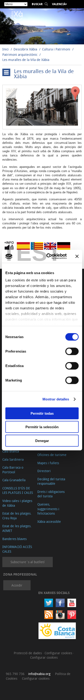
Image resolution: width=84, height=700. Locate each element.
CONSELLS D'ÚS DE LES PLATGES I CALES (17, 490)
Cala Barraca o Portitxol (12, 469)
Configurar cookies (59, 653)
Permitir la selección (42, 427)
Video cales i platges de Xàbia (17, 503)
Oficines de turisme (51, 455)
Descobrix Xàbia (25, 49)
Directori (44, 471)
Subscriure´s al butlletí (27, 562)
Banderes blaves (14, 539)
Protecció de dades (28, 653)
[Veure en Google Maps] (75, 94)
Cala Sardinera (13, 459)
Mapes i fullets (48, 463)
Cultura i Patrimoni (56, 49)
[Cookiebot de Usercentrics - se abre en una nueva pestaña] (49, 256)
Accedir (16, 585)
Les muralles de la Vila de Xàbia (25, 59)
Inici (5, 49)
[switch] (72, 351)
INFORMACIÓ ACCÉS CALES (17, 549)
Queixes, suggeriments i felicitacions (48, 509)
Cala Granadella (13, 480)
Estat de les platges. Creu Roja (17, 515)
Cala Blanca (10, 451)
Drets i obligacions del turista (51, 493)
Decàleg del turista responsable (51, 481)
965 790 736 (15, 674)
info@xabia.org (39, 674)
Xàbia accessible (49, 521)
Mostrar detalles (55, 399)
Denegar (42, 440)
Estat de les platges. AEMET (17, 528)
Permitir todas (42, 413)
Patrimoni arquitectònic (19, 54)
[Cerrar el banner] (77, 256)
